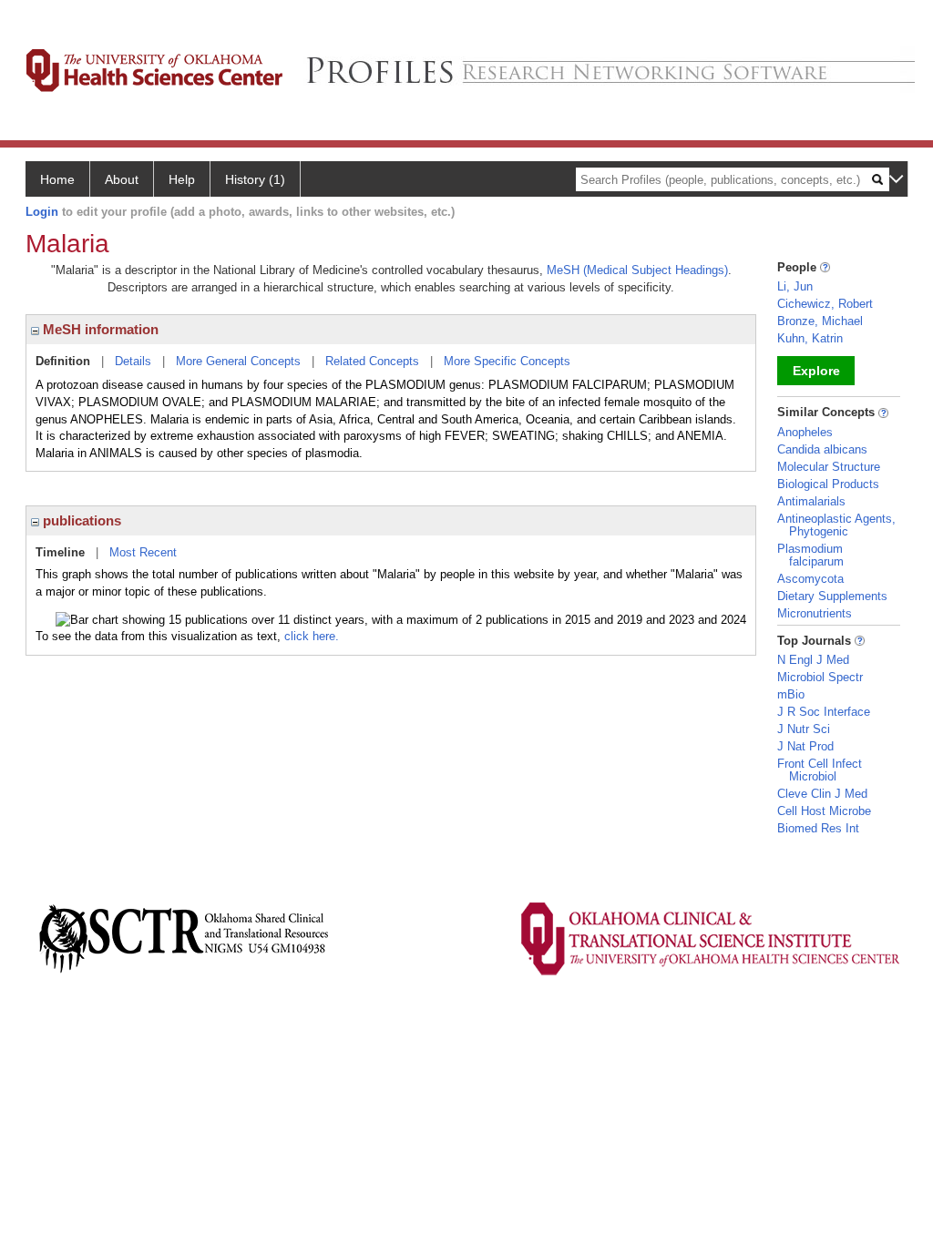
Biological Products (828, 484)
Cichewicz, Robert (825, 304)
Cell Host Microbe (824, 811)
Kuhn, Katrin (810, 338)
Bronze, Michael (820, 321)
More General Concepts (238, 361)
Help (182, 179)
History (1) (255, 179)
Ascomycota (810, 579)
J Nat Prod (805, 746)
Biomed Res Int (818, 828)
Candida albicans (822, 449)
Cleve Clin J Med (822, 793)
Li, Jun (795, 286)
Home (57, 179)
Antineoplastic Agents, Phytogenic (836, 525)
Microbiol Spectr (820, 677)
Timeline (60, 552)
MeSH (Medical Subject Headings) (637, 270)
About (121, 179)
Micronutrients (814, 613)
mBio (791, 694)
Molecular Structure (828, 467)
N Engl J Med (813, 660)
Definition (63, 361)
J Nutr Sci (803, 729)
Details (133, 361)
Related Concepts (372, 361)
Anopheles (805, 432)
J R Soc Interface (823, 712)
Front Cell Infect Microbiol (819, 770)
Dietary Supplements (832, 596)
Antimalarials (811, 501)
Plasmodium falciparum (810, 555)
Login (42, 212)
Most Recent (143, 552)
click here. (311, 636)
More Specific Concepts (507, 361)
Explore (816, 370)
